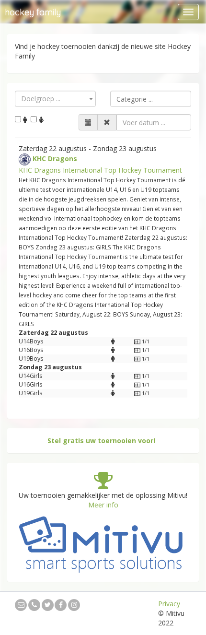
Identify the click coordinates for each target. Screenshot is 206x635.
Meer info (103, 504)
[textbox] (151, 98)
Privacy (169, 603)
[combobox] (55, 99)
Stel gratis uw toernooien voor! (101, 440)
